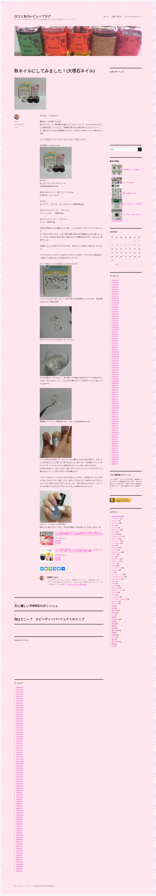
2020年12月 (20, 759)
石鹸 (113, 633)
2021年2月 (19, 755)
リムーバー (115, 601)
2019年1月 (19, 808)
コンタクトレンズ (117, 536)
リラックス (115, 604)
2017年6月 (19, 849)
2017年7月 (19, 846)
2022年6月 (19, 719)
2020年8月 (19, 768)
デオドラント (116, 559)
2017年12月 (19, 835)
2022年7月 (19, 717)
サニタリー (115, 539)
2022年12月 (20, 705)
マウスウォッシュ (117, 590)
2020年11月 (20, 761)
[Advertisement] (59, 659)
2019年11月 (19, 788)
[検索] (140, 149)
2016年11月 (19, 864)
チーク (114, 557)
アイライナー (116, 519)
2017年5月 (19, 851)
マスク (114, 595)
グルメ (114, 532)
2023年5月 (19, 696)
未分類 (114, 624)
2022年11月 (20, 708)
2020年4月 (19, 777)
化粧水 (114, 613)
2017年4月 (19, 853)
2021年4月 (19, 750)
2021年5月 (19, 748)
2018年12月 (19, 811)
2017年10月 (19, 840)
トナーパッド (116, 561)
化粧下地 (114, 610)
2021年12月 (20, 732)
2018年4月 (19, 828)
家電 (113, 617)
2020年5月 (19, 775)
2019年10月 (19, 790)
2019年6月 (19, 797)
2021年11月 (19, 734)
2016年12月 (19, 862)
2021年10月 (20, 737)
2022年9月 (19, 712)
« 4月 (117, 264)
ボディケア (115, 588)
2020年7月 (19, 770)
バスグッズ (115, 570)
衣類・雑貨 (115, 642)
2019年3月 (19, 804)
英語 (113, 639)
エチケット (115, 523)
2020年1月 (19, 784)
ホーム (106, 16)
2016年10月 (19, 866)
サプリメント (116, 541)
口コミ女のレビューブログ (32, 16)
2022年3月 (19, 725)
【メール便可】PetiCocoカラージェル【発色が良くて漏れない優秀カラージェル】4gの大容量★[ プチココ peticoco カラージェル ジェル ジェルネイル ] (79, 533)
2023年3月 (19, 701)
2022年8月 (19, 714)
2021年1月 (19, 757)
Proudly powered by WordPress (44, 886)
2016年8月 (19, 871)
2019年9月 (19, 793)
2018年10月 (19, 815)
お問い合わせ (117, 16)
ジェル (114, 545)
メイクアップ (116, 597)
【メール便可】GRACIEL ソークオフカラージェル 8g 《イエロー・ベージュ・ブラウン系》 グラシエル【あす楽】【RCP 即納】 (79, 550)
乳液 (113, 606)
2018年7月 (19, 822)
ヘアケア (114, 586)
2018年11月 (19, 813)
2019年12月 (19, 786)
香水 (113, 646)
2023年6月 (19, 694)
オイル (114, 525)
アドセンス (115, 521)
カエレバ (63, 538)
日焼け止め (115, 619)
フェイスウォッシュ (118, 577)
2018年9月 (19, 817)
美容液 (114, 635)
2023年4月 (19, 699)
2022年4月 (19, 723)
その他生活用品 (116, 516)
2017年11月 (19, 837)
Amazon (58, 543)
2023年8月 (19, 692)
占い (113, 615)
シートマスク (116, 543)
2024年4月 (19, 687)
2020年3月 (19, 779)
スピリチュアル (116, 552)
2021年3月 (19, 752)
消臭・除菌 (115, 630)
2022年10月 (20, 710)
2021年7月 (19, 743)
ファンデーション (117, 575)
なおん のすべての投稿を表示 (77, 584)
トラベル (114, 563)
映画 (113, 622)
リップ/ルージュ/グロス (119, 599)
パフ (113, 572)
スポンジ (114, 554)
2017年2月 (19, 857)
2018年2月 (19, 833)
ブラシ (114, 581)
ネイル (16, 127)
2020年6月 (19, 772)
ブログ (114, 583)
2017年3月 (19, 855)
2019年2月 (19, 806)
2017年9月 (19, 842)
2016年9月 (19, 869)
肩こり (114, 637)
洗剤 (113, 626)
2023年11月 (20, 690)
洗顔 (113, 628)
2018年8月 (19, 819)
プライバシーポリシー (133, 16)
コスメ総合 (115, 534)
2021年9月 (19, 739)
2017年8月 (19, 844)
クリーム (114, 528)
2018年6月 (19, 824)
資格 (113, 644)
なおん (16, 121)
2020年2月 (19, 781)
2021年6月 (19, 746)
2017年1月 (19, 860)
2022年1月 (19, 730)
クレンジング (116, 530)
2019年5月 (19, 799)
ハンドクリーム (116, 568)
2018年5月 (19, 826)
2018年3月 (19, 831)
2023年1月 (19, 703)
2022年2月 (19, 728)
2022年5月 (19, 721)
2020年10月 (20, 764)
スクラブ (114, 550)
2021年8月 (19, 741)
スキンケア (115, 548)
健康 (113, 608)
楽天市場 (57, 541)
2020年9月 (19, 766)
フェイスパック (116, 579)
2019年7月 (19, 795)
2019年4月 (19, 802)
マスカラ (114, 592)
